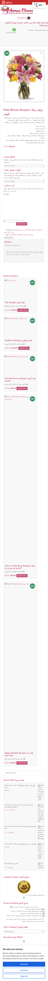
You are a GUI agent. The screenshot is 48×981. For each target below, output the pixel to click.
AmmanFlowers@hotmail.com (24, 35)
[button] (41, 53)
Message (6, 194)
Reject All (24, 976)
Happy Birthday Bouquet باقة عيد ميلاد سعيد (19, 754)
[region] (24, 963)
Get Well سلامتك (31, 230)
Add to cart (22, 224)
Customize (24, 970)
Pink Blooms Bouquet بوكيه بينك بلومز (21, 234)
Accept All (24, 964)
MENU (9, 2)
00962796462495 (21, 30)
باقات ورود (6, 232)
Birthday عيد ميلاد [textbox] (23, 931)
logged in (17, 254)
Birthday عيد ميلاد (19, 230)
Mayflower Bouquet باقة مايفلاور (18, 340)
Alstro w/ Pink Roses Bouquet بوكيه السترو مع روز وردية (20, 566)
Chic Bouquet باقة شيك (15, 302)
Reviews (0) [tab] (9, 238)
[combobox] (24, 931)
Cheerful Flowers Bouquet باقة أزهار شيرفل (20, 379)
